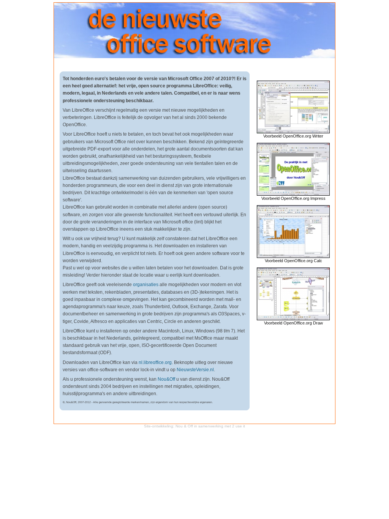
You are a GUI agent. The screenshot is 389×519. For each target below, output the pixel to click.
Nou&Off (166, 379)
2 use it (238, 426)
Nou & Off (184, 426)
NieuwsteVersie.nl (195, 369)
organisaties (145, 284)
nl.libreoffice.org (155, 362)
